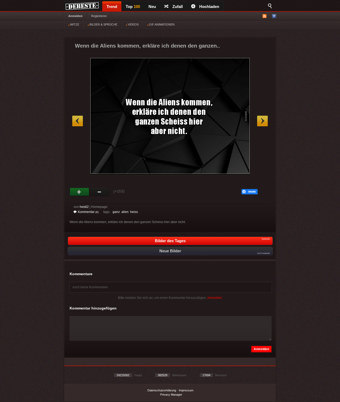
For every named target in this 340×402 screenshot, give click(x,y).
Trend (112, 6)
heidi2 (84, 207)
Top (133, 6)
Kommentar (88, 212)
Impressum (186, 390)
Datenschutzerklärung (161, 390)
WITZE (74, 24)
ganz (116, 212)
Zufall (177, 6)
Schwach (99, 192)
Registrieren (99, 16)
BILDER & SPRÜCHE (103, 24)
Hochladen (209, 6)
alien (125, 212)
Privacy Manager (171, 394)
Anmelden (75, 16)
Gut (80, 192)
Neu (152, 6)
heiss (134, 212)
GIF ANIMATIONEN (161, 24)
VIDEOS (133, 24)
